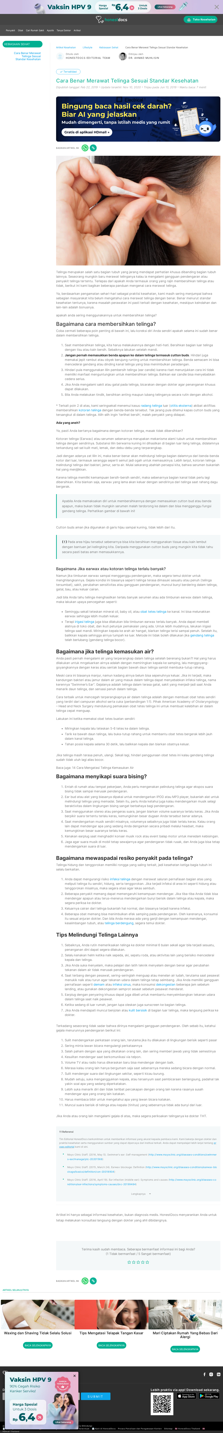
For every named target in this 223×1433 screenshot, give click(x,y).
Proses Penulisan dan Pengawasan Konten (140, 1428)
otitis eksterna (180, 405)
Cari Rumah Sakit (35, 30)
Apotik (50, 30)
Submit (95, 1396)
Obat (20, 30)
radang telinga (151, 405)
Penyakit (10, 30)
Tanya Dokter (64, 30)
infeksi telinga (120, 879)
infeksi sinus (122, 984)
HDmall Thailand (11, 1431)
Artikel (77, 30)
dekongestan (165, 984)
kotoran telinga (90, 410)
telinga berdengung (119, 923)
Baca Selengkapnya (38, 1345)
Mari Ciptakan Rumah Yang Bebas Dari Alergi (185, 1335)
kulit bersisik (138, 1010)
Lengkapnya (138, 1193)
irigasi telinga (84, 622)
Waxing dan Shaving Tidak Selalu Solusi (37, 1333)
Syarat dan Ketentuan (78, 1428)
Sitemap (168, 1428)
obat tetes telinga (153, 611)
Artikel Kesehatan (66, 47)
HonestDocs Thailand (189, 1428)
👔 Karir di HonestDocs (104, 1428)
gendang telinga (202, 635)
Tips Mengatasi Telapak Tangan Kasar (111, 1333)
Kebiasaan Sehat (109, 47)
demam (99, 984)
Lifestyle (88, 47)
